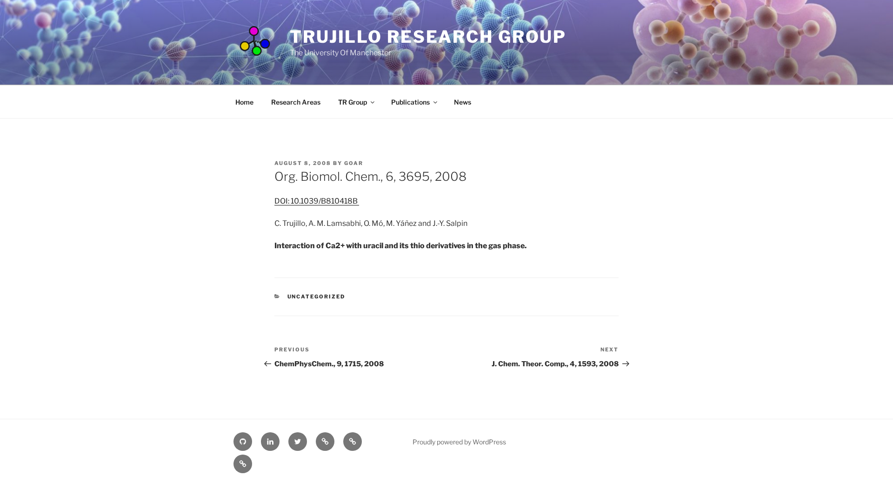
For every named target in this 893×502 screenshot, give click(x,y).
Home (244, 102)
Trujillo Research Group (428, 36)
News (462, 102)
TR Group (352, 102)
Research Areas (295, 102)
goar (353, 163)
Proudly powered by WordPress (459, 442)
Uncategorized (316, 296)
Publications (410, 102)
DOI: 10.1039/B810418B (316, 201)
